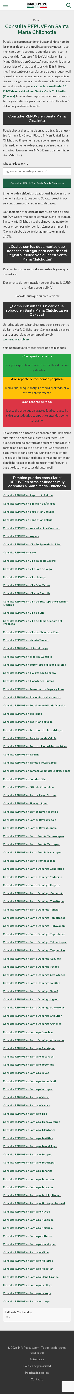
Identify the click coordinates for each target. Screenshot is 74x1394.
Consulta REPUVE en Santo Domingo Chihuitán (32, 1015)
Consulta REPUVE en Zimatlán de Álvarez (29, 503)
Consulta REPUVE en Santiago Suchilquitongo (32, 1195)
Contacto (37, 1379)
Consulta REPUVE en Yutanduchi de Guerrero (31, 528)
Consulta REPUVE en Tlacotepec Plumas (28, 680)
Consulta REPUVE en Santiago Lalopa (26, 1301)
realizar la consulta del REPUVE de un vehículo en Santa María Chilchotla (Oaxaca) (35, 91)
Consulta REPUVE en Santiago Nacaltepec (29, 1244)
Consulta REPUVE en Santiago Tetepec (27, 1154)
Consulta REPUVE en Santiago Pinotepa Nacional (34, 1203)
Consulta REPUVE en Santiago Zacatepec (29, 1048)
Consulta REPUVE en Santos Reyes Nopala (30, 827)
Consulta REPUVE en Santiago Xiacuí (26, 1097)
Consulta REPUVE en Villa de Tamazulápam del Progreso (32, 622)
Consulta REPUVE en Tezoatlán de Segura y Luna (33, 689)
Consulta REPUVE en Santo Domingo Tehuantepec (35, 942)
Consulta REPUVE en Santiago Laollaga (27, 1284)
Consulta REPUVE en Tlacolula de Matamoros (32, 697)
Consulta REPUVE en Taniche (21, 754)
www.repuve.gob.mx (16, 339)
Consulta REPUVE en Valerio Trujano (26, 640)
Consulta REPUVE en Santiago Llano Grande (31, 1276)
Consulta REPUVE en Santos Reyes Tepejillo (30, 811)
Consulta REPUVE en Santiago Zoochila (28, 1031)
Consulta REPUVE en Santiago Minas (26, 1252)
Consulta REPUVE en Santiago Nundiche (28, 1219)
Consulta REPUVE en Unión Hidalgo (25, 648)
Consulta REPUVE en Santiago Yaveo (26, 1072)
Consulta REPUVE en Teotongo (22, 713)
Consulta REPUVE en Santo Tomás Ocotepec (31, 844)
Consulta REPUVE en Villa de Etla (23, 612)
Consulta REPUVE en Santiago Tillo (25, 1113)
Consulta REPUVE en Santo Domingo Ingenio (31, 999)
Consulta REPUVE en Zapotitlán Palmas (28, 495)
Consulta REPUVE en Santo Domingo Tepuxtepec (34, 934)
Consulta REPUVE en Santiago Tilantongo (29, 1129)
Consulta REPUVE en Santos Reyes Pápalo (29, 819)
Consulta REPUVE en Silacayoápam (25, 803)
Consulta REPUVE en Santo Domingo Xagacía (31, 885)
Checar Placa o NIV (16, 163)
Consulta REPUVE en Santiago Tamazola (28, 1178)
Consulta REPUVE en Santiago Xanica (26, 1105)
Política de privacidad (37, 1366)
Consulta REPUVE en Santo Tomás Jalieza (29, 860)
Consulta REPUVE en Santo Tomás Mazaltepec (32, 852)
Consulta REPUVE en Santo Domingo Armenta (32, 1023)
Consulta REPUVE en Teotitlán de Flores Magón (33, 729)
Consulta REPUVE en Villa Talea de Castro (29, 560)
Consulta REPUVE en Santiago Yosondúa (28, 1064)
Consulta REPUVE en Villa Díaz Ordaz (26, 585)
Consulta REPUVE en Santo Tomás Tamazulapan (33, 836)
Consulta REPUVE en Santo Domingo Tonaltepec (33, 901)
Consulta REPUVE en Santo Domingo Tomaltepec (34, 917)
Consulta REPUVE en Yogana (21, 536)
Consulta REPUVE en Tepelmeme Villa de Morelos (34, 705)
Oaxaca (37, 20)
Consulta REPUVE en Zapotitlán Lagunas (29, 511)
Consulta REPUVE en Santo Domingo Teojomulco (34, 950)
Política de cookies (37, 1372)
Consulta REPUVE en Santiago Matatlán (28, 1268)
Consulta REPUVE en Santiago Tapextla (28, 1187)
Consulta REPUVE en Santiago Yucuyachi (28, 1056)
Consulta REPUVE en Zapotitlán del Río (27, 519)
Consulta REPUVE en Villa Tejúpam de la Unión (32, 544)
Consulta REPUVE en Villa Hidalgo (24, 576)
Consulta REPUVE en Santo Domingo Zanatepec (33, 868)
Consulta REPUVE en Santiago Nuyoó (26, 1211)
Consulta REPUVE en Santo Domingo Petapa (31, 966)
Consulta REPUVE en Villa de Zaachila (26, 593)
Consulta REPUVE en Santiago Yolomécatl (29, 1081)
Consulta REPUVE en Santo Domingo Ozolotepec (34, 974)
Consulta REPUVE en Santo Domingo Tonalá (31, 909)
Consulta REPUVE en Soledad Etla (24, 779)
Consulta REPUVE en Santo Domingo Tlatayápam (34, 925)
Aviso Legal (37, 1359)
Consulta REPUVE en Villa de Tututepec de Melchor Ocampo (35, 603)
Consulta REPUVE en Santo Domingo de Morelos (34, 1007)
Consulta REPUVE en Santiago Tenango (27, 1170)
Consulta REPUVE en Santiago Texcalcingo (30, 1146)
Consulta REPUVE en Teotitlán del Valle (27, 721)
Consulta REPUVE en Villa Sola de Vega (27, 568)
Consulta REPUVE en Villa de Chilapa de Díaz (31, 632)
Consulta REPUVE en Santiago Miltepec (28, 1260)
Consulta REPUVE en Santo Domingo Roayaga (32, 958)
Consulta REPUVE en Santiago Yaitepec (28, 1089)
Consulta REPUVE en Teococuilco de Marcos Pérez (35, 746)
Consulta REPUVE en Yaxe (19, 552)
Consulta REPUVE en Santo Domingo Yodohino (32, 876)
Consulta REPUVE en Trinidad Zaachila (27, 656)
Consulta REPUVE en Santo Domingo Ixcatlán (31, 982)
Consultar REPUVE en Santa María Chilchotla (37, 183)
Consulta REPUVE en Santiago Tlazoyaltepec (31, 1121)
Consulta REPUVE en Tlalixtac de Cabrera (29, 672)
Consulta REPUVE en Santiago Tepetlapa (29, 1162)
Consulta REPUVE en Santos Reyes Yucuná (29, 795)
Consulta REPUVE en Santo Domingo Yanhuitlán (33, 893)
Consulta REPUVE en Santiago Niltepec (27, 1236)
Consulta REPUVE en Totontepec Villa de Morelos (34, 664)
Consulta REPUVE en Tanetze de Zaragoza (30, 762)
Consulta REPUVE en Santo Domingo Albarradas (33, 1040)
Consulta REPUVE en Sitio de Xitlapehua (28, 787)
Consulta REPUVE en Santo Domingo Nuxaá (30, 991)
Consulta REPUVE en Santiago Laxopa (27, 1293)
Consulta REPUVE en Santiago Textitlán (28, 1138)
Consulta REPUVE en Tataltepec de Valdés (29, 738)
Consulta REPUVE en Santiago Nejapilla (28, 1227)
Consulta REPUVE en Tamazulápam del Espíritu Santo (37, 770)
